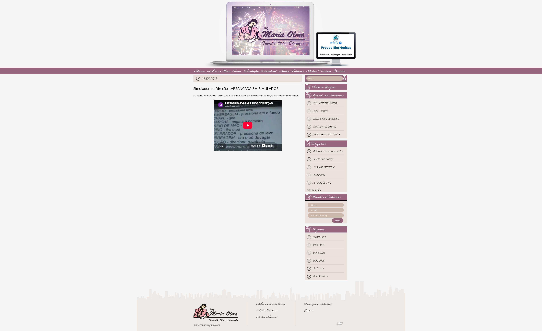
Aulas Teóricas (318, 71)
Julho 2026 (318, 244)
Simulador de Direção (324, 126)
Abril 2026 (318, 268)
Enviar (338, 220)
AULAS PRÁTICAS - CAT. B (326, 134)
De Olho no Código (323, 159)
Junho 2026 (319, 252)
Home (199, 71)
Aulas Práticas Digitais (325, 103)
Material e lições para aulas (328, 151)
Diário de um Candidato (326, 118)
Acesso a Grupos (323, 87)
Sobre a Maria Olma (224, 71)
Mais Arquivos (320, 276)
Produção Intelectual (260, 71)
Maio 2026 (318, 260)
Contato (339, 71)
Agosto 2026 (319, 237)
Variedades (319, 174)
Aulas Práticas (291, 71)
